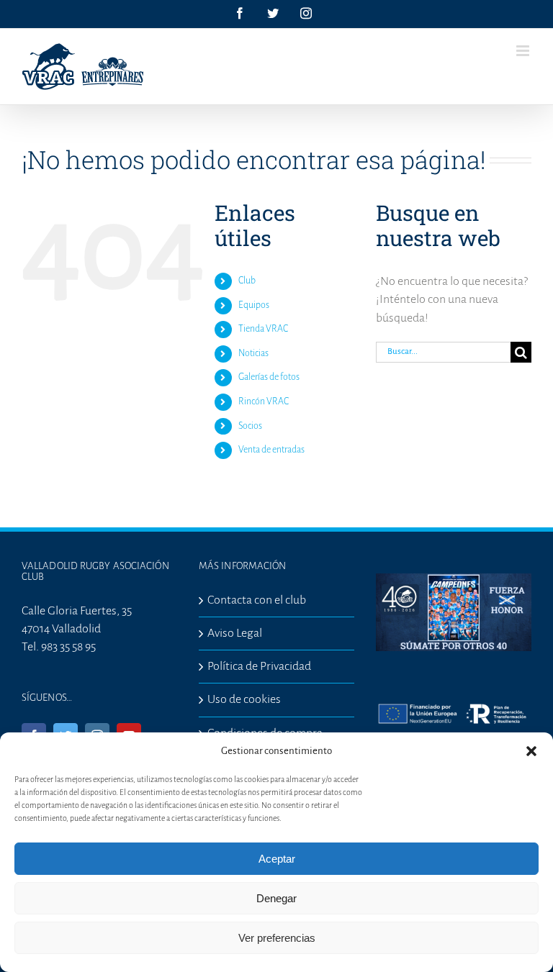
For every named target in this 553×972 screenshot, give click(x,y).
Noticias (253, 353)
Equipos (253, 305)
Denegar (276, 898)
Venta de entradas (271, 450)
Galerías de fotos (269, 377)
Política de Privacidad (259, 666)
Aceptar (276, 859)
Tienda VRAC (263, 329)
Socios (250, 426)
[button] (531, 751)
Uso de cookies (244, 699)
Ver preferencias (276, 938)
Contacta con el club (256, 600)
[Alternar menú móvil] (523, 50)
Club (247, 281)
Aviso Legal (234, 633)
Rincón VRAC (263, 401)
